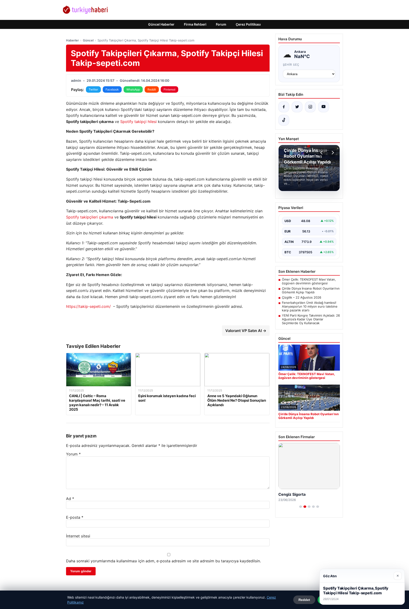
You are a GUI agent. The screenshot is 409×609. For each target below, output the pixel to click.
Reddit (151, 89)
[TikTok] (283, 120)
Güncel (88, 40)
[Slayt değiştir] (300, 506)
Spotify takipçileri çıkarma (89, 217)
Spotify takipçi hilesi (138, 121)
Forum (221, 24)
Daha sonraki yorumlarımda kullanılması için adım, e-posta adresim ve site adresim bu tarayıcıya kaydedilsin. (163, 561)
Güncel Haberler (161, 24)
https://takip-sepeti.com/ (88, 306)
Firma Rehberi (195, 24)
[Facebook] (283, 106)
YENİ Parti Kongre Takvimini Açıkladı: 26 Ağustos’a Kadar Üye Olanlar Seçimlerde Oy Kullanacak (311, 319)
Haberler (72, 40)
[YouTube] (323, 106)
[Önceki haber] (322, 153)
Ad (70, 498)
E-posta (74, 517)
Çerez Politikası (248, 24)
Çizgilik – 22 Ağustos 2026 (301, 297)
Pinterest (169, 89)
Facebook (112, 89)
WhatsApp (133, 89)
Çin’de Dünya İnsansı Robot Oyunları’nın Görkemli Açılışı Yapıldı (311, 290)
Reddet (304, 600)
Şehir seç (291, 64)
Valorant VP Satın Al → (245, 330)
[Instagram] (310, 106)
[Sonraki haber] (332, 153)
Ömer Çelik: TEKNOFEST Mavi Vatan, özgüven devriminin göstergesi (309, 281)
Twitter (93, 89)
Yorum (73, 454)
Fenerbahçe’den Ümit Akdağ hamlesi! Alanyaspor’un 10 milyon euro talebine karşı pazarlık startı (310, 306)
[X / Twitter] (297, 106)
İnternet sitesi (78, 536)
